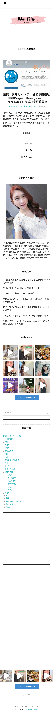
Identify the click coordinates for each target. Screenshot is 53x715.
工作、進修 (13, 106)
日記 (20, 106)
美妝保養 (12, 478)
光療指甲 (12, 481)
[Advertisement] (23, 535)
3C (6, 495)
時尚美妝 (9, 472)
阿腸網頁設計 (32, 709)
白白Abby (28, 157)
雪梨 (7, 448)
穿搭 (10, 487)
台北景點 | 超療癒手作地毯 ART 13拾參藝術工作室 (25, 315)
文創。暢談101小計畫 (15, 501)
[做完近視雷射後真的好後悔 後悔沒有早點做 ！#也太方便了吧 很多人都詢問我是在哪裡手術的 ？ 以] (10, 368)
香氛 (10, 490)
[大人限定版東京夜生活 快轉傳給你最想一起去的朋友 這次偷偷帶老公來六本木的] (10, 385)
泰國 (7, 457)
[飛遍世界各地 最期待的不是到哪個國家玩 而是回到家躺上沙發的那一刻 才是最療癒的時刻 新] (10, 352)
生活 (25, 106)
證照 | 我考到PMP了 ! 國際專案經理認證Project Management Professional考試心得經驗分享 (26, 98)
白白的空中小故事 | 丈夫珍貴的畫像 (19, 293)
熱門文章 (32, 106)
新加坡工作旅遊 (12, 460)
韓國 (7, 454)
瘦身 (10, 475)
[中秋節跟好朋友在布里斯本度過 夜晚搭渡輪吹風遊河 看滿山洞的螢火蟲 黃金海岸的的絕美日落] (42, 385)
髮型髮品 (12, 484)
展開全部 (7, 436)
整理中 (8, 507)
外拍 (7, 498)
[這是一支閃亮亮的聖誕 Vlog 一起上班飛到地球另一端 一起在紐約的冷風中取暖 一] (26, 352)
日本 (7, 466)
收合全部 (17, 436)
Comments (26, 143)
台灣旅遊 (9, 451)
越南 (7, 445)
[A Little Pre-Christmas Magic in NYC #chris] (42, 352)
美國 (7, 442)
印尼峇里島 (10, 469)
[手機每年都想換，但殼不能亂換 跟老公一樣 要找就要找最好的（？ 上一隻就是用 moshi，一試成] (42, 368)
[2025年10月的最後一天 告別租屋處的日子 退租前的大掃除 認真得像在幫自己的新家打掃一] (26, 368)
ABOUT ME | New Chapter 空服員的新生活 (22, 288)
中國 (7, 463)
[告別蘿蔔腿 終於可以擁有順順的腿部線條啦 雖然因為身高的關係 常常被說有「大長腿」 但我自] (26, 385)
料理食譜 (9, 439)
